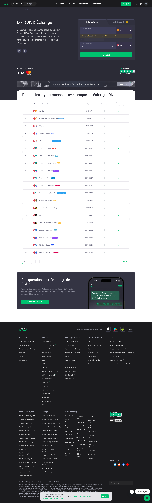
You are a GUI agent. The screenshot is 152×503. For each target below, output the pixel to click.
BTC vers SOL (92, 458)
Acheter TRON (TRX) (25, 449)
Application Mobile (47, 349)
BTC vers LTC (92, 431)
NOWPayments (70, 371)
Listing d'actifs (69, 364)
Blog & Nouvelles (24, 345)
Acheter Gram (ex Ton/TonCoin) (24, 454)
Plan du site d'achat (25, 476)
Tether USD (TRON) (47, 148)
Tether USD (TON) (46, 178)
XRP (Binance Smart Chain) (50, 223)
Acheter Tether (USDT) (26, 423)
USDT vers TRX (79, 417)
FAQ (89, 341)
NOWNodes (68, 379)
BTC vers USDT (67, 420)
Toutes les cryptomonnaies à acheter (28, 467)
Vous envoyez (86, 28)
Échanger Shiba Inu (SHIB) (50, 459)
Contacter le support (34, 302)
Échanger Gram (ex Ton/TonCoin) (48, 450)
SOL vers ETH (92, 416)
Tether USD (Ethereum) (48, 156)
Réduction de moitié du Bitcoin (97, 364)
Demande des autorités (117, 360)
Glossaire (91, 349)
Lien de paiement (47, 401)
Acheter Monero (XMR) (26, 445)
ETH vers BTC (69, 435)
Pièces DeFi (45, 382)
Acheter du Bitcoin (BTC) (27, 416)
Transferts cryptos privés (50, 371)
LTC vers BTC (80, 441)
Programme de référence (73, 349)
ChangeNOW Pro (47, 341)
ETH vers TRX (92, 451)
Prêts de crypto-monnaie (49, 390)
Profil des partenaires (71, 345)
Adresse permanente (48, 345)
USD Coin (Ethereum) (48, 230)
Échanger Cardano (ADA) (50, 438)
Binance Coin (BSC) (47, 200)
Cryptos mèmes (47, 379)
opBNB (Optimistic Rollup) (48, 208)
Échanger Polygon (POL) (49, 445)
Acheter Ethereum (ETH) (27, 419)
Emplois (21, 356)
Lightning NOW (46, 397)
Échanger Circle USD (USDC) (50, 430)
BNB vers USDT (79, 455)
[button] (124, 30)
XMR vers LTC (80, 433)
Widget (67, 356)
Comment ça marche (94, 345)
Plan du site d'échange (49, 472)
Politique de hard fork (116, 356)
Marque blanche (70, 360)
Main (11, 10)
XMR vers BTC (69, 438)
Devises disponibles (94, 360)
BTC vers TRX (92, 441)
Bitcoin (41, 111)
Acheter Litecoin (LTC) (26, 442)
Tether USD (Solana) (48, 171)
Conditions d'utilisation (117, 345)
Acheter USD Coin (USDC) (27, 430)
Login (126, 4)
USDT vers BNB (91, 427)
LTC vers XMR (80, 422)
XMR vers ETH (81, 437)
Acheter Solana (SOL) (26, 459)
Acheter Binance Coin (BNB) (28, 427)
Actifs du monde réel (48, 375)
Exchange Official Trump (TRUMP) (49, 463)
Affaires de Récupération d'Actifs (120, 364)
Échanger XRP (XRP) (48, 455)
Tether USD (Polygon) (49, 185)
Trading (44, 405)
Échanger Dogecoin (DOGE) (50, 442)
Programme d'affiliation (72, 352)
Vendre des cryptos (25, 472)
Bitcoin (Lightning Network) (51, 118)
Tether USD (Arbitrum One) (52, 193)
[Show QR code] (130, 329)
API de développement (72, 341)
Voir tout (124, 262)
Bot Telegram (46, 393)
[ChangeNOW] (6, 3)
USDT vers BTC (68, 454)
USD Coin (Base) (46, 245)
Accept (104, 496)
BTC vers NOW (91, 446)
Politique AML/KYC (116, 341)
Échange (60, 4)
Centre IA (45, 367)
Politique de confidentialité (118, 349)
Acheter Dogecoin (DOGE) (27, 438)
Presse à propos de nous (27, 341)
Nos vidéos (22, 352)
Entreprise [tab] (30, 4)
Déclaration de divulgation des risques (122, 352)
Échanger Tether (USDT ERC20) (52, 423)
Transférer (83, 4)
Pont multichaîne (70, 367)
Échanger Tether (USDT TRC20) (52, 427)
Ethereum (42, 126)
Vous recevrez (87, 43)
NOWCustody (69, 375)
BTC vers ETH (69, 446)
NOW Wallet (45, 352)
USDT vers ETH (91, 421)
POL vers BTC (92, 454)
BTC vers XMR (69, 416)
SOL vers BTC (69, 449)
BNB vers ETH (69, 442)
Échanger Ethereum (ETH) (50, 419)
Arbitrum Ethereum (49, 141)
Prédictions (45, 364)
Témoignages (23, 360)
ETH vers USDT (91, 436)
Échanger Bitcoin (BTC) (49, 416)
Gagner (71, 4)
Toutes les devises (47, 468)
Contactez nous (93, 352)
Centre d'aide (92, 356)
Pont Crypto (45, 386)
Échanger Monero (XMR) (49, 434)
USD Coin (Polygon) (49, 252)
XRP (40, 215)
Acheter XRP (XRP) (25, 434)
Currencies (20, 10)
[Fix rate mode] (113, 46)
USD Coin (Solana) (48, 238)
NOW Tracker (46, 356)
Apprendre (96, 4)
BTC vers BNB (80, 444)
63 (37, 262)
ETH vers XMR (69, 431)
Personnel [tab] (17, 4)
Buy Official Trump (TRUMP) (28, 462)
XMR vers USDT (79, 449)
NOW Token (45, 360)
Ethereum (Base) (46, 133)
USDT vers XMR (68, 426)
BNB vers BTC (80, 429)
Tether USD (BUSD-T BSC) (49, 163)
